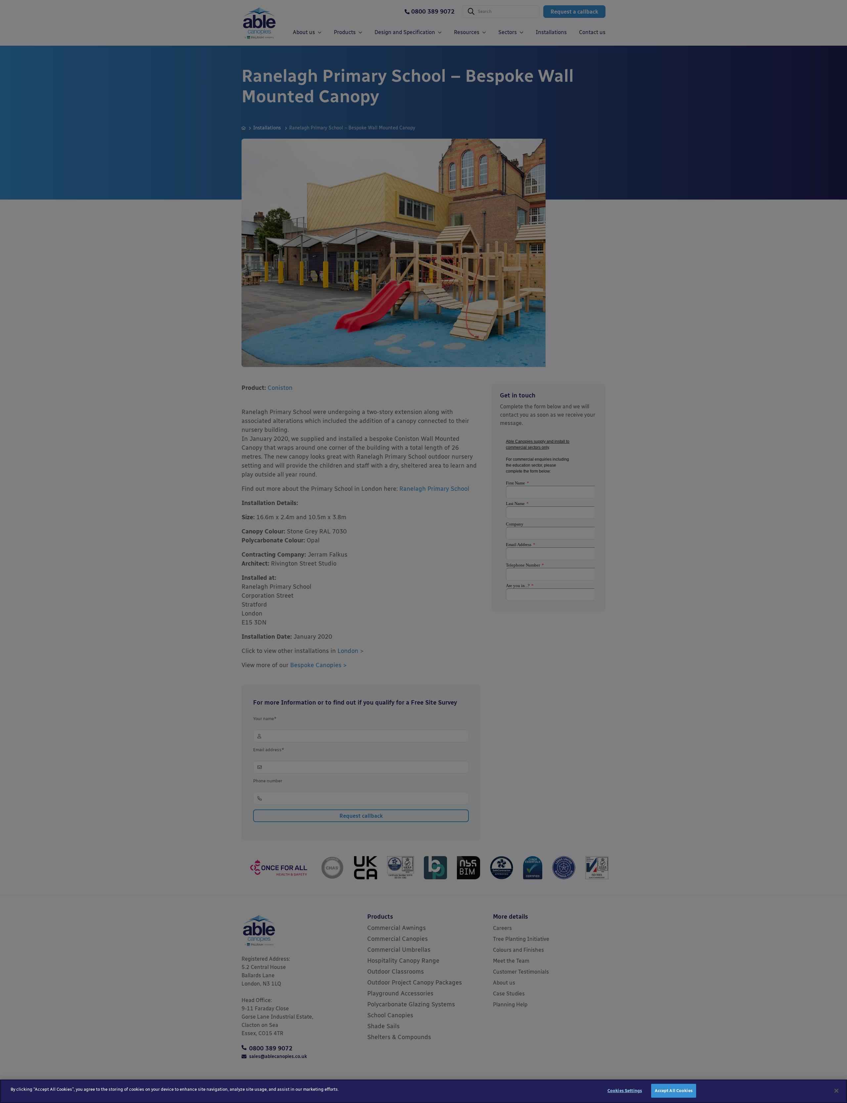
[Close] (836, 1090)
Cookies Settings (624, 1090)
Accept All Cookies (673, 1090)
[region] (423, 1091)
